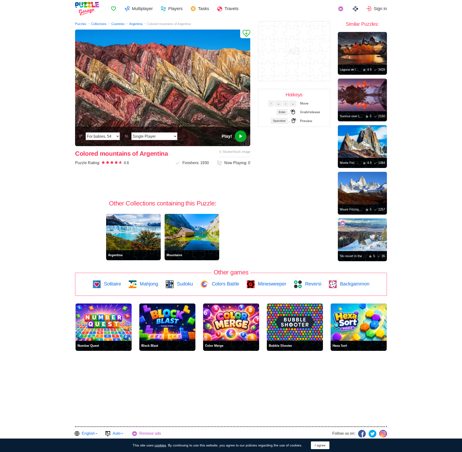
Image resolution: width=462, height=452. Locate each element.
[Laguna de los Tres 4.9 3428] (362, 48)
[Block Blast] (167, 322)
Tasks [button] (203, 8)
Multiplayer (142, 8)
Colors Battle (224, 283)
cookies (160, 445)
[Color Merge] (231, 322)
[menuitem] (113, 8)
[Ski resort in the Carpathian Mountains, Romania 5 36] (362, 234)
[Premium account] (341, 8)
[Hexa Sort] (359, 322)
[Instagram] (383, 434)
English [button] (88, 433)
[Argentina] (133, 232)
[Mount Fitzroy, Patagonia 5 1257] (362, 188)
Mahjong (148, 283)
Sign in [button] (380, 8)
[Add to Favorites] (245, 34)
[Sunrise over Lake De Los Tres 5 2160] (362, 95)
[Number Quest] (104, 322)
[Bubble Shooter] (295, 322)
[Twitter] (372, 434)
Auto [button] (117, 433)
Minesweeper (271, 283)
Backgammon (354, 283)
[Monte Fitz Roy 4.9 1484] (362, 141)
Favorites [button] (113, 8)
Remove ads (150, 433)
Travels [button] (231, 8)
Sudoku (184, 283)
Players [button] (175, 8)
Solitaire (112, 283)
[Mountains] (192, 232)
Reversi (312, 283)
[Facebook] (362, 434)
